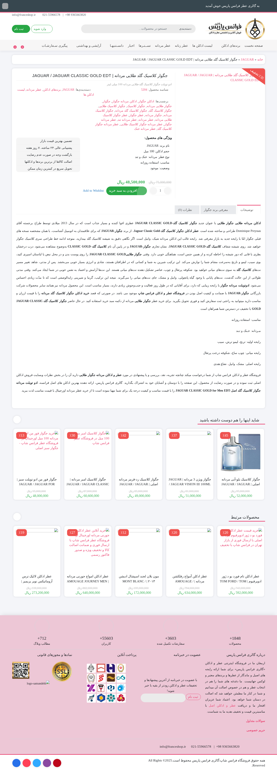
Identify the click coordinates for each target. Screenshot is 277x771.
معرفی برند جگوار (216, 209)
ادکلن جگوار (146, 101)
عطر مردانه (163, 45)
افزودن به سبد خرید (123, 190)
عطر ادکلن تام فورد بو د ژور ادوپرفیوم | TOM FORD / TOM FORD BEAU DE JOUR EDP (240, 581)
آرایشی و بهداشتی (88, 45)
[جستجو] (85, 28)
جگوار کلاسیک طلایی (112, 106)
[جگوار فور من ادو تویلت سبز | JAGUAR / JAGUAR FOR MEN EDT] (37, 452)
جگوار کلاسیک (136, 106)
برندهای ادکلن (230, 45)
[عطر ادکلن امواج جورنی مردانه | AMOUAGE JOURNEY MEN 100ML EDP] (87, 549)
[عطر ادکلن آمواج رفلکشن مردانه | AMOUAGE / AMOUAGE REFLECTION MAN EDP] (189, 549)
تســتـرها (145, 45)
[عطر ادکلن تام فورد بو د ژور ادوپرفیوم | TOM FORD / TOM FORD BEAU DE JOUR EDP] (240, 549)
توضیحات (247, 209)
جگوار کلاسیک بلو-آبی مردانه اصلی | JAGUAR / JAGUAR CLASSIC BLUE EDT (240, 484)
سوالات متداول (255, 721)
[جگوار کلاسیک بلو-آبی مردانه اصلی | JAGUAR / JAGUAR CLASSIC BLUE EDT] (240, 452)
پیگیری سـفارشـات (55, 45)
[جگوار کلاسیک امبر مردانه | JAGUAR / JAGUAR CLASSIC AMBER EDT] (87, 452)
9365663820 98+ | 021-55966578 (64, 14)
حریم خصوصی (255, 730)
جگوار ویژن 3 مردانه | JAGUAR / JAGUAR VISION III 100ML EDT (190, 484)
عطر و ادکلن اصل (222, 705)
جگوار (106, 101)
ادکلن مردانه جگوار (124, 101)
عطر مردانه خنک (145, 128)
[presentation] (17, 419)
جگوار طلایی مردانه (159, 106)
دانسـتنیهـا (116, 45)
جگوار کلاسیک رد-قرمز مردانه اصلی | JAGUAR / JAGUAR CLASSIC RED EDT (139, 484)
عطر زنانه (181, 45)
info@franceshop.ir (24, 14)
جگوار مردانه (153, 115)
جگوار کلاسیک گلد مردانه (131, 110)
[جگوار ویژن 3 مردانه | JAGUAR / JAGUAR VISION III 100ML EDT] (189, 452)
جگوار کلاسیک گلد (160, 110)
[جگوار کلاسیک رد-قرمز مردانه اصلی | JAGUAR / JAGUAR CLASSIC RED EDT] (139, 452)
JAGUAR (247, 59)
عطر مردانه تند (127, 119)
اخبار (131, 45)
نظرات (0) (185, 209)
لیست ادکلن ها (202, 45)
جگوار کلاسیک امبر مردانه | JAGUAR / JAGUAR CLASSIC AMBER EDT (87, 484)
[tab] (249, 209)
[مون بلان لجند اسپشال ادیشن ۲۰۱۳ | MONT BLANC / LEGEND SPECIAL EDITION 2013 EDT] (139, 549)
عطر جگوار (136, 115)
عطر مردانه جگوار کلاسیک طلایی (141, 124)
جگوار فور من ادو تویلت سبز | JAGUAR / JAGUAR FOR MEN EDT (37, 484)
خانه (260, 59)
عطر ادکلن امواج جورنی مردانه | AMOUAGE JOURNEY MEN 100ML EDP (88, 581)
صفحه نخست (254, 45)
